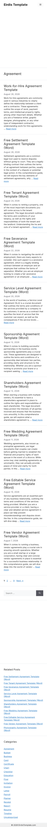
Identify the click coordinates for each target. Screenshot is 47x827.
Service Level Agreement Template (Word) (22, 290)
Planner (7, 798)
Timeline (8, 813)
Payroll (7, 794)
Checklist (8, 771)
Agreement (9, 749)
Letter (6, 790)
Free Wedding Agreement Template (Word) (23, 433)
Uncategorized (11, 817)
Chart (6, 768)
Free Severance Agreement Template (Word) (19, 242)
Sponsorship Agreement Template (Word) (22, 336)
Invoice (7, 787)
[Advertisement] (23, 38)
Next (19, 580)
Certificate (9, 764)
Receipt (7, 802)
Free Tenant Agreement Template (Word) (21, 194)
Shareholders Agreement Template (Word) (22, 384)
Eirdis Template (16, 5)
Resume (7, 809)
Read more (11, 129)
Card (6, 760)
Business (8, 756)
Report (7, 806)
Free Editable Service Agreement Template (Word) (20, 483)
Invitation (8, 783)
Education (8, 775)
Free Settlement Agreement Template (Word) (19, 144)
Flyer (6, 779)
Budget (7, 752)
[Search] (39, 593)
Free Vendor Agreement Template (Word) (22, 534)
